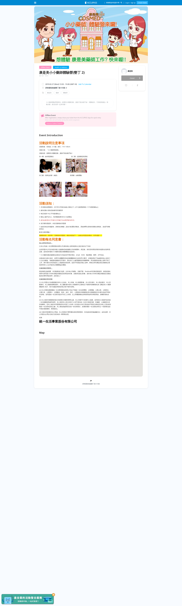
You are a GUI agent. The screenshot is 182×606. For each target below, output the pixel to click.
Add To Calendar (84, 84)
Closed (132, 78)
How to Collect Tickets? (54, 123)
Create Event (142, 3)
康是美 (49, 93)
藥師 (57, 93)
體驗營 (65, 93)
